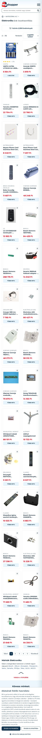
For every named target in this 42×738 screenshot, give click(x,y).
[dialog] (21, 712)
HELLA (17, 666)
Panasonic (33, 666)
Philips (16, 668)
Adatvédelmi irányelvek (10, 724)
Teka (22, 668)
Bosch (11, 666)
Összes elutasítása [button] (31, 728)
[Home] (4, 16)
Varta (4, 668)
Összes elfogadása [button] (11, 728)
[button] (21, 734)
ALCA (27, 668)
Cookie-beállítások (25, 722)
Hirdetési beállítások (16, 720)
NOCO (33, 668)
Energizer (24, 666)
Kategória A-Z (11, 16)
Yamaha (10, 668)
